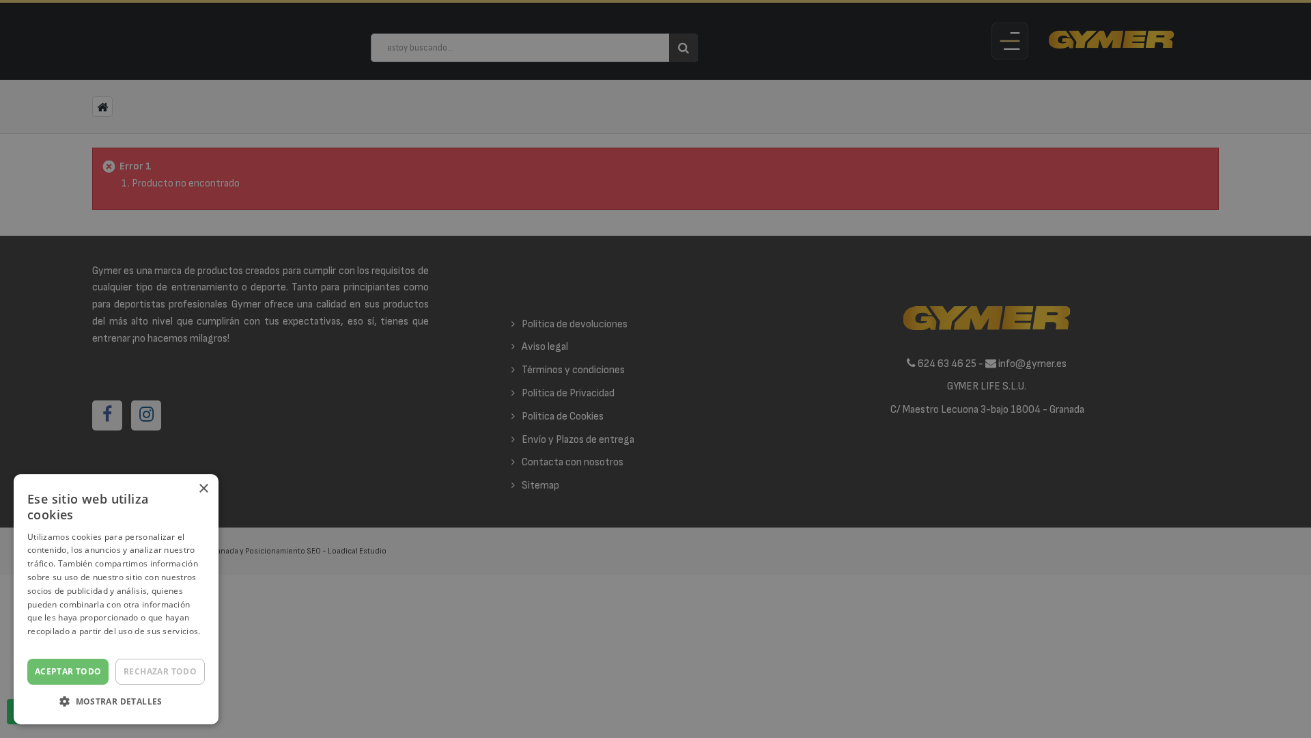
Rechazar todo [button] (160, 671)
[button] (116, 702)
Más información (61, 645)
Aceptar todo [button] (68, 671)
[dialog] (655, 369)
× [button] (203, 489)
